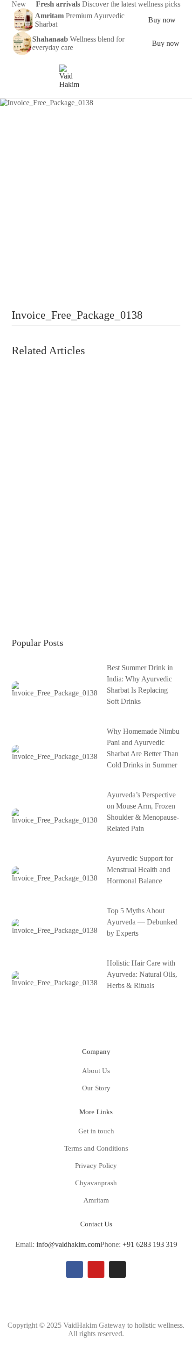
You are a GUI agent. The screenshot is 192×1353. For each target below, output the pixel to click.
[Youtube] (96, 1269)
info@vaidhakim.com (68, 1244)
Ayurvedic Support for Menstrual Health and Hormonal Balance (140, 869)
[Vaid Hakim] (69, 76)
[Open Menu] (16, 76)
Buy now (162, 20)
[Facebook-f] (74, 1269)
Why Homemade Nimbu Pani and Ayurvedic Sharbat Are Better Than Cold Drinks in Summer (143, 748)
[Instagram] (117, 1269)
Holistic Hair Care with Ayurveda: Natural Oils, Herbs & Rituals (142, 974)
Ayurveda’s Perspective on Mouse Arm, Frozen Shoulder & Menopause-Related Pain (143, 811)
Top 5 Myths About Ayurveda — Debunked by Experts (142, 922)
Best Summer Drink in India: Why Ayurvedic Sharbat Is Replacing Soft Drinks (140, 684)
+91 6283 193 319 (150, 1244)
